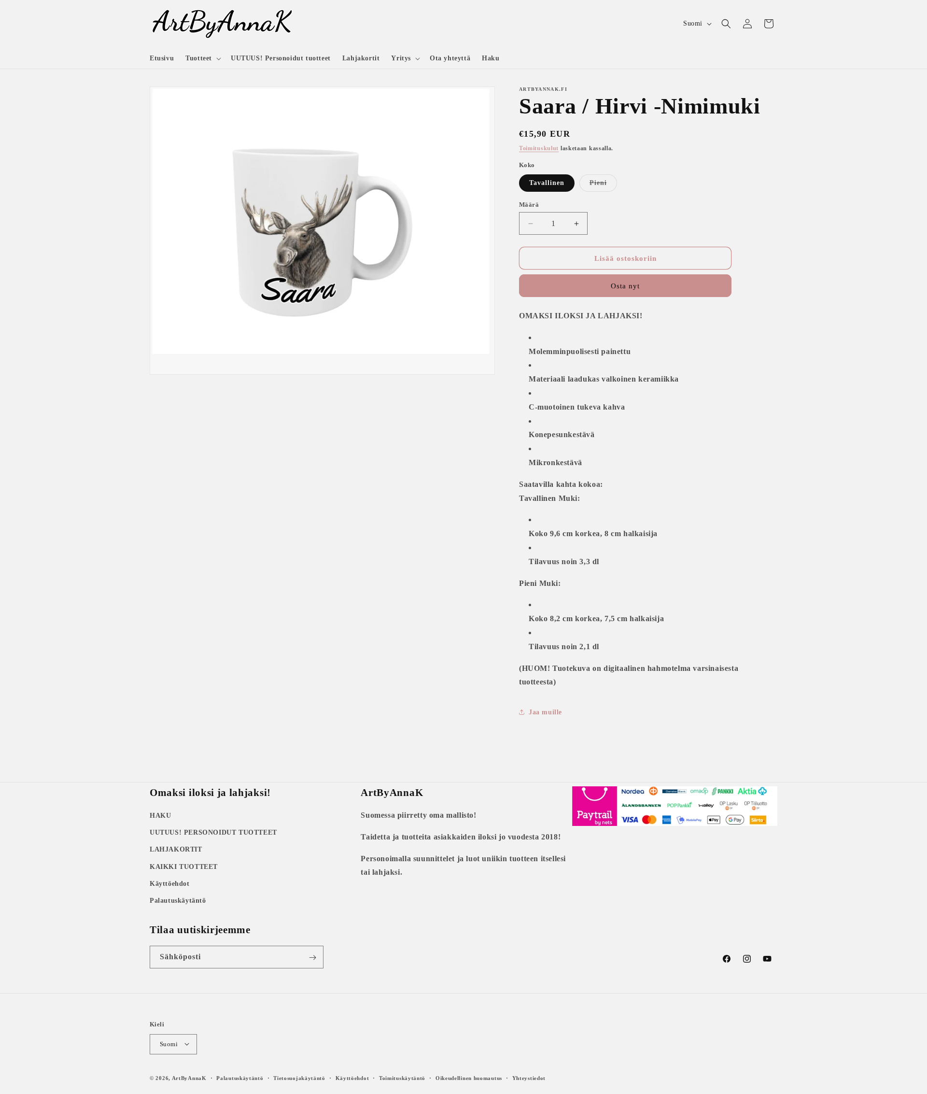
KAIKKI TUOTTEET (184, 866)
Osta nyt (625, 286)
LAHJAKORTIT (176, 849)
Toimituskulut (539, 148)
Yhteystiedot (529, 1077)
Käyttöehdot (170, 883)
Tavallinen (546, 182)
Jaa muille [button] (545, 712)
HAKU (160, 815)
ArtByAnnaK (189, 1077)
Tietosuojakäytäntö (299, 1077)
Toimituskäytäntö (402, 1077)
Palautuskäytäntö (178, 900)
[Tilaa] (312, 957)
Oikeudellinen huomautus (468, 1077)
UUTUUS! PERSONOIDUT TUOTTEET (213, 832)
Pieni (603, 185)
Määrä (529, 204)
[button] (202, 58)
